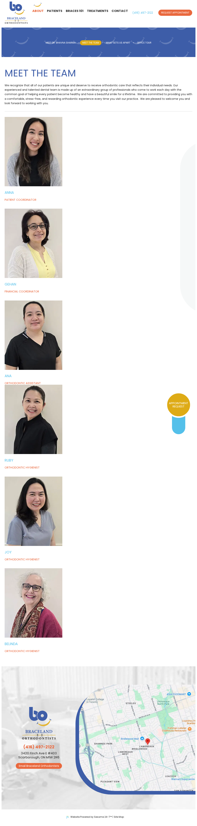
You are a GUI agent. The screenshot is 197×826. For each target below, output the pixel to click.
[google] (178, 425)
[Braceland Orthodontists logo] (16, 13)
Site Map (119, 816)
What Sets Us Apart (118, 42)
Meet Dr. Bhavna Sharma (61, 42)
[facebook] (178, 422)
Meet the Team (90, 42)
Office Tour (144, 42)
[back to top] (128, 817)
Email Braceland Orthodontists (39, 766)
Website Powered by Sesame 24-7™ (91, 816)
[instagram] (178, 428)
